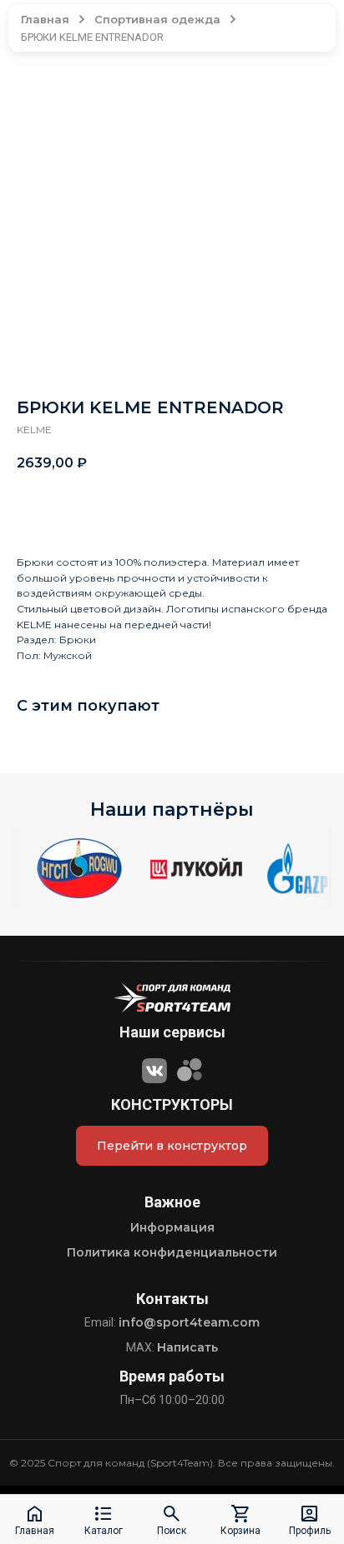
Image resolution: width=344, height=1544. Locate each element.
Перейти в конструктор (172, 1145)
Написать (187, 1347)
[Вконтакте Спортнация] (154, 1068)
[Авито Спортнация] (189, 1068)
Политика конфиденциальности (172, 1252)
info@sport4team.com (189, 1322)
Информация (172, 1227)
